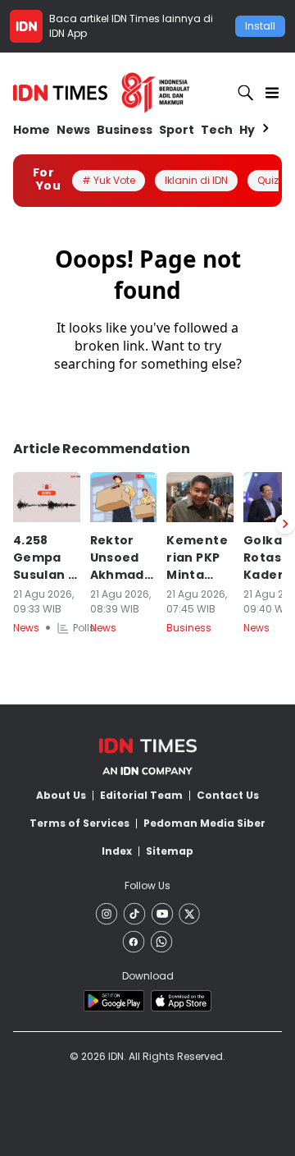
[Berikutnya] (285, 524)
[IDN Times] (101, 92)
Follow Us (147, 885)
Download (148, 976)
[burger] (272, 93)
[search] (246, 93)
